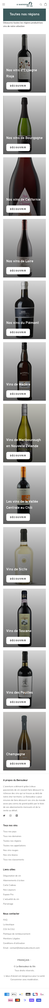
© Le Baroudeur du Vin (24, 966)
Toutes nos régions (12, 841)
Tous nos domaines (12, 836)
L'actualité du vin (11, 899)
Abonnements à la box (13, 880)
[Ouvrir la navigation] (3, 4)
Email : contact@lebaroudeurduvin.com (21, 948)
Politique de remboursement (16, 933)
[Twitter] (4, 815)
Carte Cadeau (9, 885)
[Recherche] (41, 4)
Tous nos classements (13, 859)
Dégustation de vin (12, 875)
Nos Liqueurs (9, 889)
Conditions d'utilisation (14, 943)
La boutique (8, 924)
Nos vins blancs (10, 855)
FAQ (5, 919)
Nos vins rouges (10, 850)
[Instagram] (10, 815)
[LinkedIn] (17, 815)
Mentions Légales (11, 938)
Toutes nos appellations (14, 845)
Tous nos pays (9, 831)
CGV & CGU (9, 929)
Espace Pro (8, 894)
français (23, 960)
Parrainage (8, 903)
